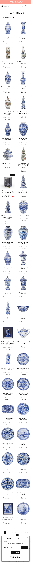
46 (15, 532)
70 (13, 535)
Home (15, 10)
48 (22, 532)
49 (25, 532)
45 (12, 532)
